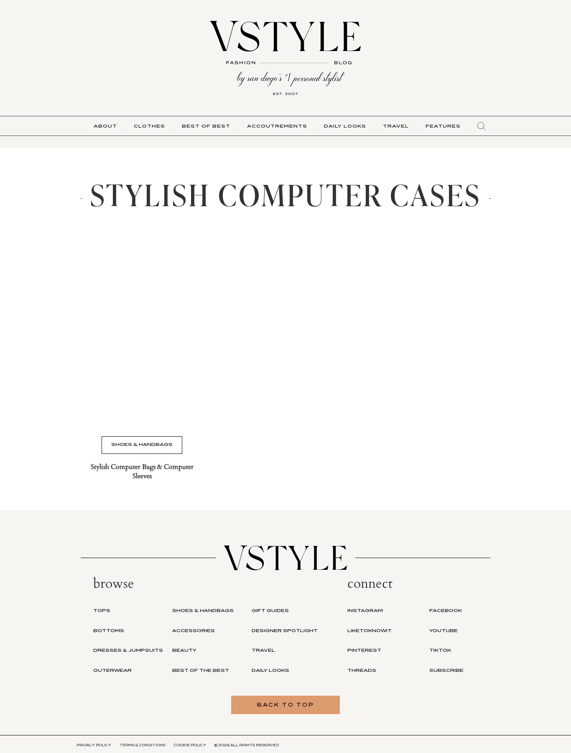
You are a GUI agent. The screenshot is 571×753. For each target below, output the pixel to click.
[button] (481, 126)
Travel (396, 126)
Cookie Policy (190, 745)
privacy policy (93, 745)
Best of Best (206, 126)
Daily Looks (345, 126)
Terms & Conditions (143, 745)
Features (443, 126)
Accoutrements (277, 126)
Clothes (149, 126)
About (105, 126)
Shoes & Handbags (142, 444)
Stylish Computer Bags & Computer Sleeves (142, 471)
